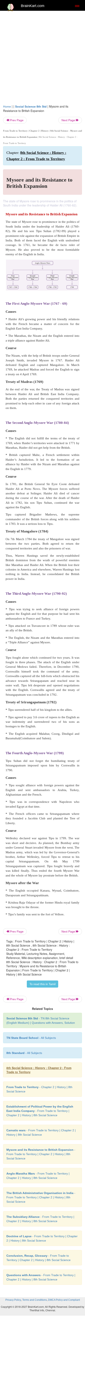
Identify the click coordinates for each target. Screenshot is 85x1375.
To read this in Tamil (42, 984)
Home (7, 106)
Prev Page (16, 120)
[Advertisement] (42, 59)
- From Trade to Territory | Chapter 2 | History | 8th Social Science (39, 1111)
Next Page (68, 120)
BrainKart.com (32, 6)
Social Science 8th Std (31, 106)
